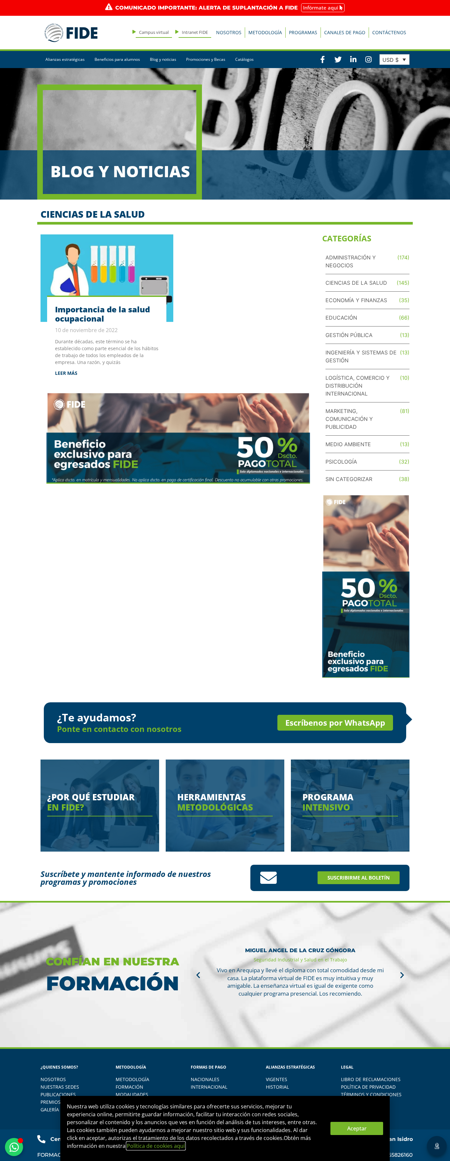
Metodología (265, 32)
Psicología (341, 461)
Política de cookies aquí (156, 1145)
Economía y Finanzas (356, 300)
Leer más (66, 373)
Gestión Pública (349, 335)
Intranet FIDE (195, 32)
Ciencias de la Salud (356, 282)
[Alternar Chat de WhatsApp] (14, 1147)
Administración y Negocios (350, 261)
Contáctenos (389, 32)
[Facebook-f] (322, 59)
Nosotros (228, 32)
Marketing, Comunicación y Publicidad (349, 419)
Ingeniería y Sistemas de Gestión (361, 356)
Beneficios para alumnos (117, 59)
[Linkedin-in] (353, 59)
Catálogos (244, 59)
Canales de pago (344, 32)
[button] (198, 975)
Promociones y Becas (205, 59)
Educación (341, 317)
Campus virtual (154, 32)
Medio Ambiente (348, 444)
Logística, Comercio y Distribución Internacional (357, 386)
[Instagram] (368, 59)
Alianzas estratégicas (65, 59)
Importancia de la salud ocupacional (102, 314)
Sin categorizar (348, 479)
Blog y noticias (163, 59)
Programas (303, 32)
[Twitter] (337, 59)
